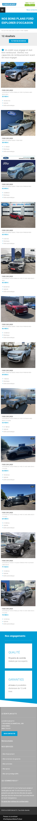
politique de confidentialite (19, 801)
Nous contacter (32, 10)
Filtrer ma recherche (18, 41)
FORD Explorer (17, 92)
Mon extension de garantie (11, 759)
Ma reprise (6, 769)
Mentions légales (7, 741)
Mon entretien (7, 764)
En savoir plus (6, 801)
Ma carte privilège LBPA (10, 774)
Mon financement (9, 754)
